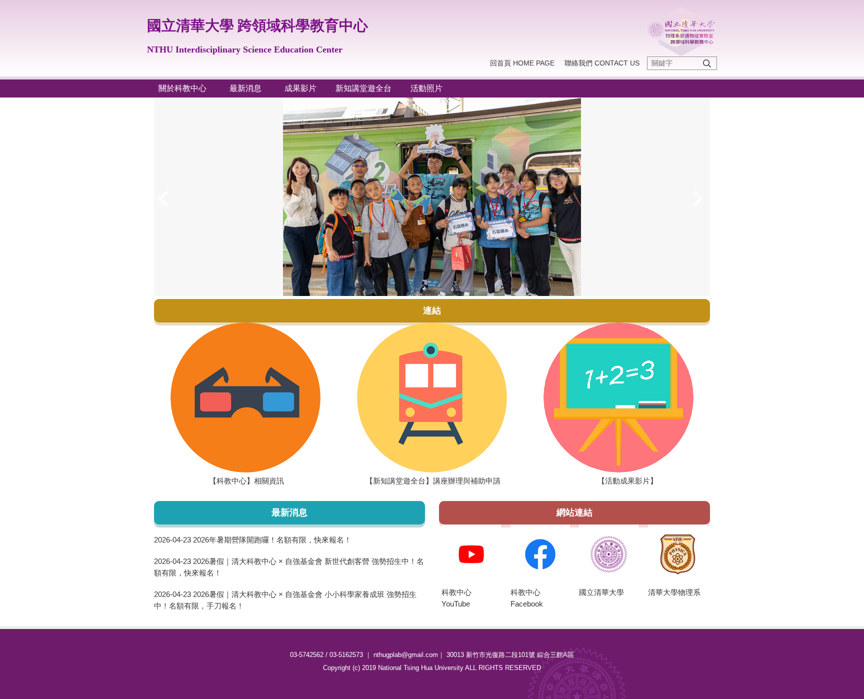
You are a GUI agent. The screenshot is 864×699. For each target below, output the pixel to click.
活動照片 (430, 88)
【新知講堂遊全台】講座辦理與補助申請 (421, 480)
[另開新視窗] (245, 397)
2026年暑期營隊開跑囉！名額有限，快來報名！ (272, 540)
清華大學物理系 (674, 592)
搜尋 (707, 63)
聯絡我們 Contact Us (602, 63)
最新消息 (250, 88)
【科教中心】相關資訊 (220, 480)
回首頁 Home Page (522, 63)
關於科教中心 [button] (186, 88)
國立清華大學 (601, 592)
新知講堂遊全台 (364, 88)
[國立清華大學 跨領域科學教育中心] (681, 32)
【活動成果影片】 (594, 480)
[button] (166, 198)
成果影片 (304, 88)
